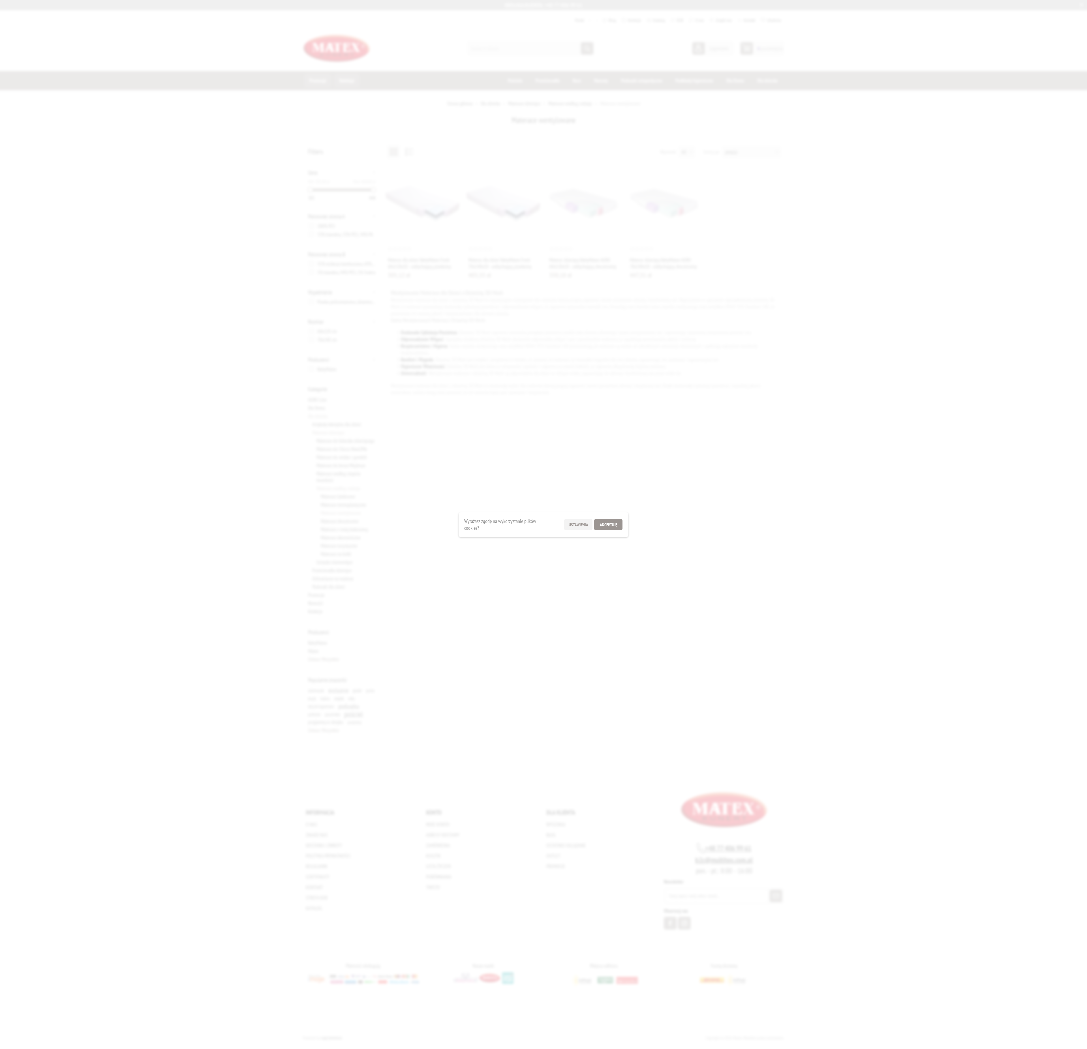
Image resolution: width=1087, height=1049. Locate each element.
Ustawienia (578, 524)
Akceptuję (608, 524)
